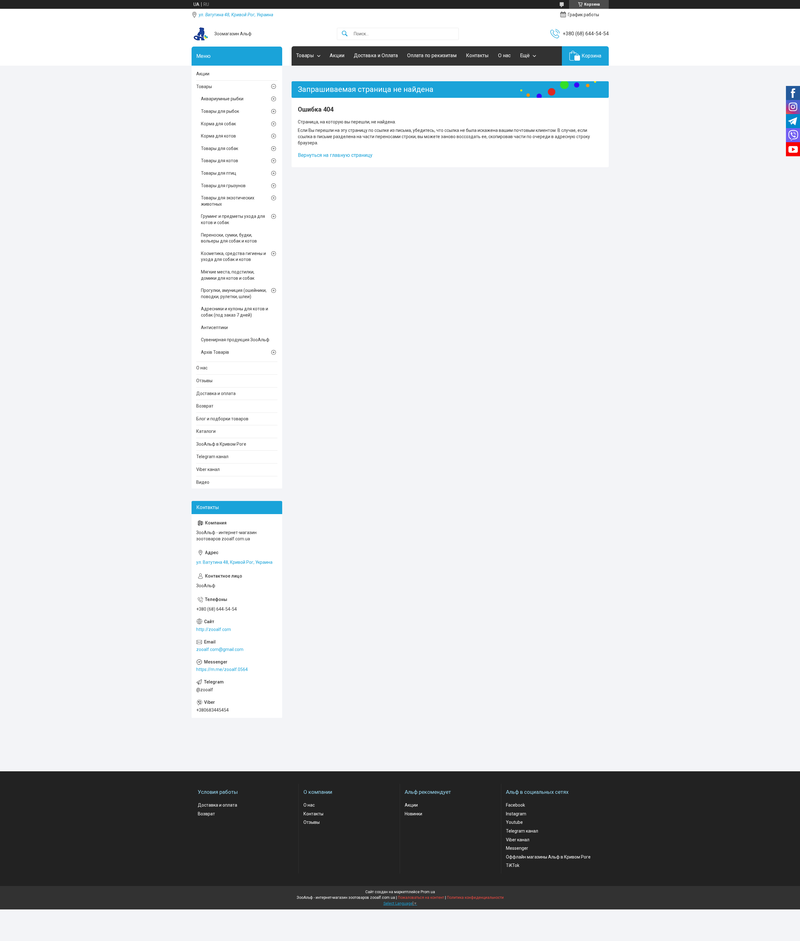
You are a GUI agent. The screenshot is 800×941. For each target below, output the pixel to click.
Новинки (413, 813)
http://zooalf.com (213, 629)
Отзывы (204, 380)
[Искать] (344, 34)
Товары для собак (219, 148)
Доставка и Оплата (376, 55)
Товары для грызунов (223, 185)
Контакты (477, 55)
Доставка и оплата (216, 393)
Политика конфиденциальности (475, 897)
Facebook (515, 805)
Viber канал (208, 469)
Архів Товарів (215, 352)
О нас (504, 55)
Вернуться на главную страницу (335, 155)
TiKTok (512, 865)
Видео (202, 482)
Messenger (517, 848)
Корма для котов (218, 135)
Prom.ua (428, 892)
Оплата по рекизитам (432, 55)
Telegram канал (212, 456)
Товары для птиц (218, 173)
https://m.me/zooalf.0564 (222, 669)
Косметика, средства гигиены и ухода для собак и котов (233, 256)
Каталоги (206, 431)
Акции (337, 55)
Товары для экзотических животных (227, 201)
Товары (305, 55)
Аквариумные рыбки (222, 98)
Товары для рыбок (220, 111)
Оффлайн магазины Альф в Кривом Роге (548, 856)
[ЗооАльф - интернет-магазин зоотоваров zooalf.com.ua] (201, 34)
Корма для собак (218, 123)
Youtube (514, 822)
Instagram (516, 813)
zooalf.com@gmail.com (219, 649)
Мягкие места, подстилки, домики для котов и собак (227, 275)
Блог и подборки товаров (222, 418)
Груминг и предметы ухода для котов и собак (233, 219)
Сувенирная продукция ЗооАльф (235, 339)
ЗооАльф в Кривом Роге (221, 444)
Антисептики (214, 327)
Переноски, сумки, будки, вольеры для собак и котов (229, 238)
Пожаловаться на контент (421, 897)
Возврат (204, 405)
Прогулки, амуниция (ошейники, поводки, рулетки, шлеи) (234, 293)
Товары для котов (219, 160)
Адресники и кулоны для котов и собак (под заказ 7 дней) (234, 312)
